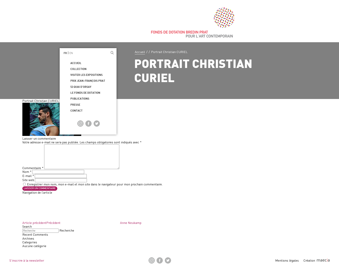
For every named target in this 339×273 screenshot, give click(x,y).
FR (65, 53)
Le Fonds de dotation (85, 93)
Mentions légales (287, 260)
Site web (28, 180)
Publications (79, 99)
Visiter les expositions (86, 75)
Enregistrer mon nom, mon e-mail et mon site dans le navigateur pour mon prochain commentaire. (95, 184)
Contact (76, 111)
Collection (78, 69)
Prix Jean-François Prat (87, 81)
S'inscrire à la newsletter (26, 260)
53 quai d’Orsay (80, 87)
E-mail (28, 176)
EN (71, 53)
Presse (75, 105)
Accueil (140, 52)
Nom (26, 172)
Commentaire (32, 168)
